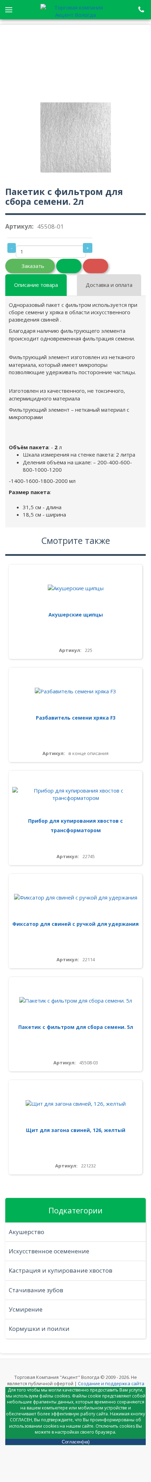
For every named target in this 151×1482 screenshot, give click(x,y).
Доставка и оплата (109, 284)
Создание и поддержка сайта (111, 1383)
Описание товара (36, 284)
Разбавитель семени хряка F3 (76, 717)
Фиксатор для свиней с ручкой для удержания (75, 924)
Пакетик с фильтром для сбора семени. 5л (75, 1027)
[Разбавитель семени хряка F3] (75, 691)
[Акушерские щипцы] (75, 588)
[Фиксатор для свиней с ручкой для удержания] (75, 897)
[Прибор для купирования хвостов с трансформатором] (75, 794)
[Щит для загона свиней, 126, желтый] (75, 1104)
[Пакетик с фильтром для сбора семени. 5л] (75, 1001)
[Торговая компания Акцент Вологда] (75, 10)
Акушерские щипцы (75, 614)
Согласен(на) (76, 1441)
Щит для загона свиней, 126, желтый (75, 1130)
